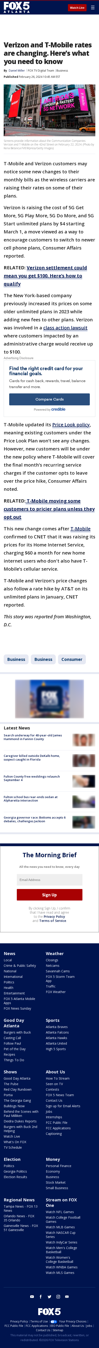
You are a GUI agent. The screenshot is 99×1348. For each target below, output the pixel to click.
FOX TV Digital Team (41, 71)
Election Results (15, 1177)
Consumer (71, 659)
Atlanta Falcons (57, 1032)
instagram (58, 1296)
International (13, 976)
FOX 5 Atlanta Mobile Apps (19, 1000)
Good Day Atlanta (14, 1022)
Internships (54, 1117)
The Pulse (11, 1084)
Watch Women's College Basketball (59, 1259)
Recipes (9, 1054)
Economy (53, 1171)
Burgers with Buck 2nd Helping (20, 1128)
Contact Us (54, 1100)
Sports (52, 1020)
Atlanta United (56, 1043)
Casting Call (12, 1038)
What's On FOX (15, 1142)
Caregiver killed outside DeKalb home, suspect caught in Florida (32, 757)
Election (12, 1159)
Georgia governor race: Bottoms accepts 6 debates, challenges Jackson (34, 819)
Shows (10, 1072)
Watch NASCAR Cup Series (61, 1234)
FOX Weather (56, 992)
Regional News (19, 1200)
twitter (49, 1296)
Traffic (50, 986)
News (9, 953)
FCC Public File (56, 1122)
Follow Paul (12, 1043)
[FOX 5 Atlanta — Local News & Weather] (17, 7)
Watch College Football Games (63, 1219)
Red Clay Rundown (18, 1089)
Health (8, 987)
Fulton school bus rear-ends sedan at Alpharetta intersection (31, 799)
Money (53, 1159)
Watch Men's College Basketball (61, 1250)
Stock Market (56, 1182)
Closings (52, 960)
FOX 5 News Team (60, 1095)
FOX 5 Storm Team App (60, 978)
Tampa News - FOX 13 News (21, 1208)
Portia (8, 1095)
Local (8, 960)
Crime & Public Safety (20, 965)
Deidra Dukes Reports (20, 1121)
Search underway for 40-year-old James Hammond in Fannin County (33, 737)
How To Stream (58, 1078)
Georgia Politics (15, 1171)
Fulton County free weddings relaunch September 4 (32, 778)
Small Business (57, 1188)
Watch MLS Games (60, 1272)
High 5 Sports (56, 1049)
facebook (40, 1296)
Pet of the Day (15, 1049)
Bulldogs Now (14, 1106)
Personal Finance (58, 1166)
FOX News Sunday (17, 1008)
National (10, 971)
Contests (52, 1089)
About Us (55, 1072)
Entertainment (14, 993)
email (67, 1296)
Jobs (49, 1111)
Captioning (54, 1133)
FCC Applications (58, 1128)
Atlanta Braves (57, 1027)
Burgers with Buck (17, 1032)
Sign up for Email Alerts (63, 1106)
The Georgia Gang (17, 1100)
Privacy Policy (54, 916)
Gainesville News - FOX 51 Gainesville (21, 1227)
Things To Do (14, 1060)
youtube (32, 1296)
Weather (55, 953)
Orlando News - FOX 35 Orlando (19, 1218)
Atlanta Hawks (56, 1038)
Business (62, 71)
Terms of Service (52, 920)
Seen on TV (54, 1084)
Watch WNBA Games (62, 1267)
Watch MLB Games (60, 1227)
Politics (9, 982)
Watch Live (77, 7)
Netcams (52, 965)
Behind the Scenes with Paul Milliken (21, 1113)
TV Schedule (13, 1147)
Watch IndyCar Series (61, 1242)
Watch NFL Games (60, 1212)
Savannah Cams (58, 971)
